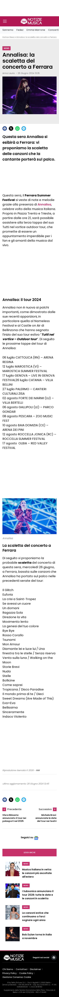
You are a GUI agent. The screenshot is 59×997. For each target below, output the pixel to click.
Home (5, 37)
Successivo (45, 809)
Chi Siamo (7, 969)
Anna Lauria (8, 73)
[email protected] (9, 985)
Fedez (19, 30)
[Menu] (5, 21)
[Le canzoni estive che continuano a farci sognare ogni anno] (12, 914)
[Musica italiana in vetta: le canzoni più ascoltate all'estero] (12, 871)
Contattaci (21, 969)
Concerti (53, 30)
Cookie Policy (26, 973)
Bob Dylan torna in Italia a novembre (37, 936)
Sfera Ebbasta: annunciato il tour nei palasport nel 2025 (14, 818)
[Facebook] (4, 128)
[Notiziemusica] (31, 21)
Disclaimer (35, 969)
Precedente (14, 809)
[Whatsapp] (17, 128)
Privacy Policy (9, 973)
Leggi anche (29, 852)
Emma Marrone (35, 30)
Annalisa (44, 204)
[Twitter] (11, 128)
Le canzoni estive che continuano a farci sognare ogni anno (35, 916)
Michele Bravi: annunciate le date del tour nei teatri (46, 818)
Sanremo (7, 30)
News (12, 37)
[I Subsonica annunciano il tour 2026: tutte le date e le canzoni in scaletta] (12, 892)
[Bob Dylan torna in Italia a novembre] (12, 935)
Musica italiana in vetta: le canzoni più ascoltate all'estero (37, 873)
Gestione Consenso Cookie (16, 977)
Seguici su (27, 837)
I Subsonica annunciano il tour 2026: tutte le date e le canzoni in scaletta (37, 894)
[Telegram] (23, 128)
